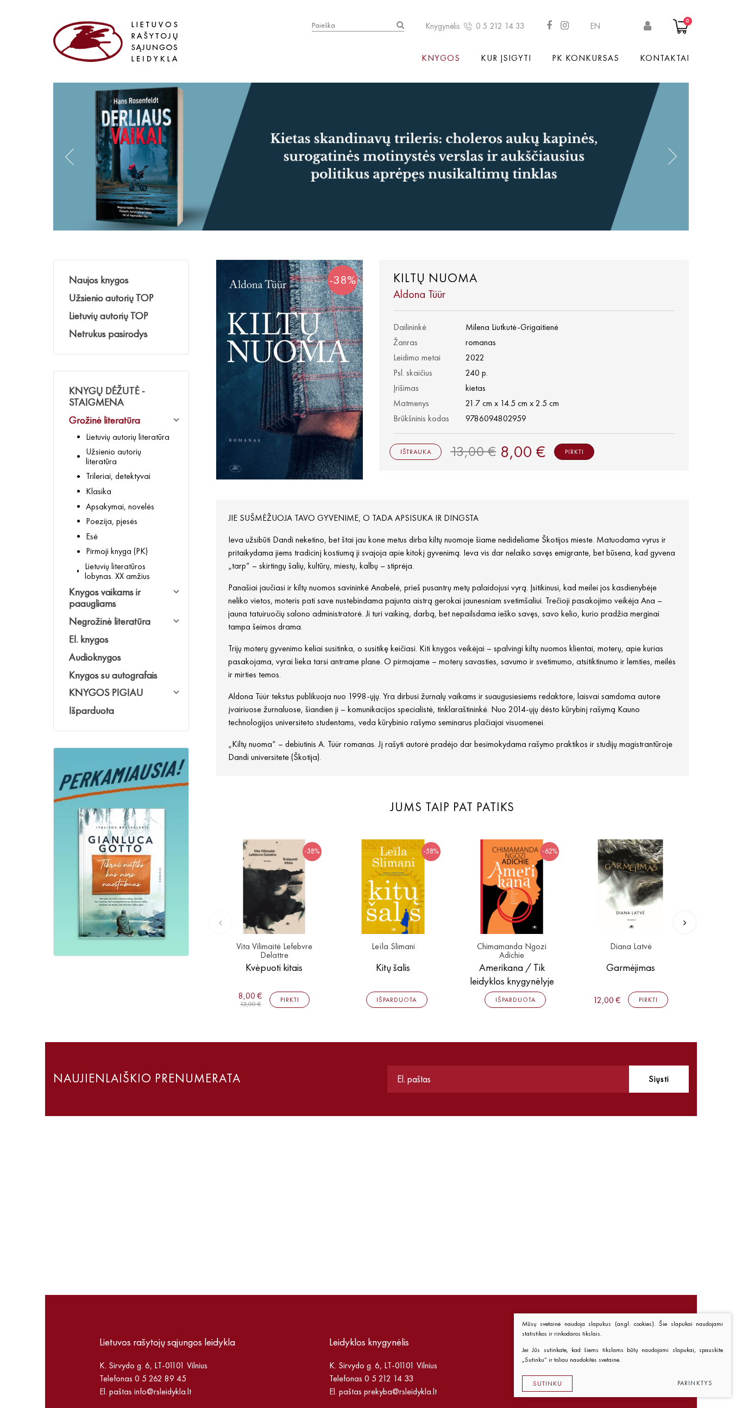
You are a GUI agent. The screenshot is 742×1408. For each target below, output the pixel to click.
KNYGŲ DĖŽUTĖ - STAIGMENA (107, 396)
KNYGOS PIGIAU (106, 692)
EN (595, 26)
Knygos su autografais (113, 675)
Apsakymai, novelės (120, 506)
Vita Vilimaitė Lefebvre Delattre (274, 951)
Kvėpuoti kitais (274, 967)
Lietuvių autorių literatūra (127, 437)
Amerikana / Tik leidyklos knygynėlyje (512, 974)
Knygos (441, 58)
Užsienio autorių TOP (111, 297)
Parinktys (695, 1383)
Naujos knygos (99, 279)
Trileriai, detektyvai (118, 476)
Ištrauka (415, 452)
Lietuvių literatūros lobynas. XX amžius (117, 571)
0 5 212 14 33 (500, 26)
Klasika (98, 491)
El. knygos (89, 639)
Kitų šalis (393, 967)
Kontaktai (664, 58)
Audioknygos (95, 657)
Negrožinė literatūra (109, 621)
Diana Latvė (631, 946)
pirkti (574, 452)
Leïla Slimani (393, 946)
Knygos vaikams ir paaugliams (105, 597)
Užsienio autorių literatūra (113, 456)
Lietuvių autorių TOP (108, 315)
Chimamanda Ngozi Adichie (511, 951)
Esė (92, 536)
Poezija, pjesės (111, 521)
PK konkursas (585, 58)
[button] (69, 157)
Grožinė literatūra (104, 420)
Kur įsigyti (506, 58)
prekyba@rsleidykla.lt (400, 1391)
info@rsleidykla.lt (162, 1391)
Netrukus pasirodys (108, 333)
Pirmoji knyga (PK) (117, 551)
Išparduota (91, 710)
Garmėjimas (630, 967)
